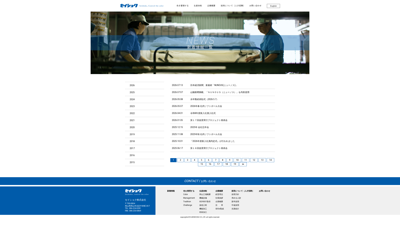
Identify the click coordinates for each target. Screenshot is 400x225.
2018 (132, 141)
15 (201, 164)
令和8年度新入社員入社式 (203, 113)
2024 (132, 99)
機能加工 (203, 209)
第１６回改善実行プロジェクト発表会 (209, 148)
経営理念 (219, 194)
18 (226, 164)
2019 (132, 134)
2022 (132, 113)
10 (237, 160)
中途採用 (235, 205)
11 (245, 160)
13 (262, 160)
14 (270, 160)
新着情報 (171, 191)
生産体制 (203, 191)
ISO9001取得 (204, 201)
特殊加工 (203, 212)
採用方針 (235, 194)
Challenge (187, 205)
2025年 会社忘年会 (199, 127)
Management (189, 198)
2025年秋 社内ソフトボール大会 (206, 134)
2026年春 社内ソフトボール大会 (206, 106)
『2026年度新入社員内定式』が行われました (212, 141)
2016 (132, 155)
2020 (132, 127)
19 (235, 164)
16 (210, 164)
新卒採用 (235, 201)
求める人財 (236, 198)
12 (254, 160)
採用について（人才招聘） (243, 191)
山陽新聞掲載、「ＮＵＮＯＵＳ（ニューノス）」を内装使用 (219, 92)
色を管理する (189, 191)
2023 (132, 106)
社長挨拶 (219, 198)
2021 (132, 120)
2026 (132, 85)
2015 (132, 162)
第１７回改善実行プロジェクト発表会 (209, 120)
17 (218, 164)
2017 (132, 148)
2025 (132, 92)
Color (185, 194)
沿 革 (219, 205)
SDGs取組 (219, 209)
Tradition (187, 201)
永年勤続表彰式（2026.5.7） (204, 99)
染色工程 (203, 205)
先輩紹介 (235, 209)
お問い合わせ (200, 181)
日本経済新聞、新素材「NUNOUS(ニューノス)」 (214, 85)
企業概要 (219, 191)
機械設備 (203, 198)
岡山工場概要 (205, 194)
